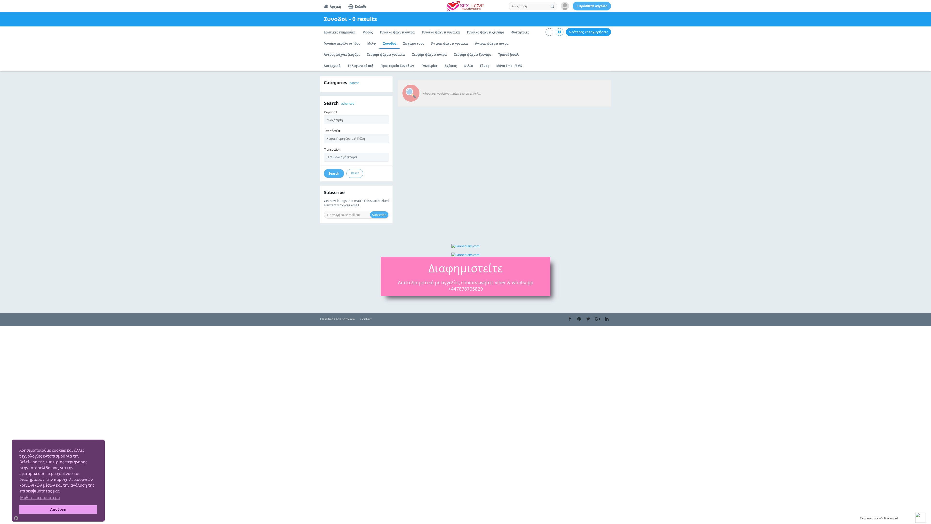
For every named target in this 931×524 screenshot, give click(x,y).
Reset (355, 173)
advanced (347, 103)
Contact (366, 319)
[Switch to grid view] (559, 32)
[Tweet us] (588, 319)
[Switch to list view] (549, 32)
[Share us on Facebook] (570, 319)
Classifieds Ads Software (337, 319)
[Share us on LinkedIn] (606, 319)
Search (334, 173)
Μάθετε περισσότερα (40, 497)
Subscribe (379, 215)
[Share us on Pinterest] (579, 319)
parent (354, 83)
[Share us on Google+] (597, 319)
